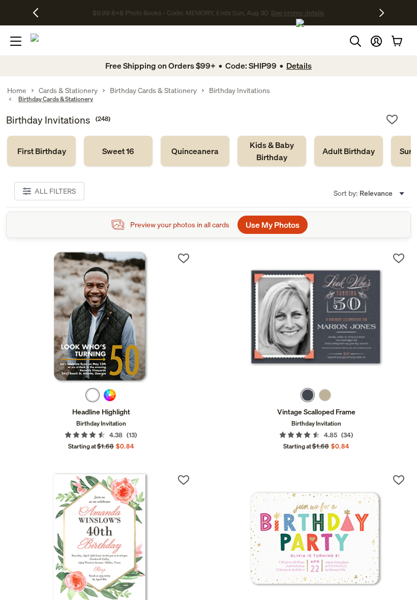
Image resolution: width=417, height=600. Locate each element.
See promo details (291, 13)
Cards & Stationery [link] (68, 90)
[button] (376, 41)
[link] (41, 151)
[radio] (92, 395)
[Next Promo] (381, 13)
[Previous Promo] (39, 12)
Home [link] (16, 90)
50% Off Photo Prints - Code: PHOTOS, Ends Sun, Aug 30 (180, 13)
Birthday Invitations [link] (239, 90)
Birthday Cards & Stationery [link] (153, 90)
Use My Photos (273, 224)
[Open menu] (15, 41)
